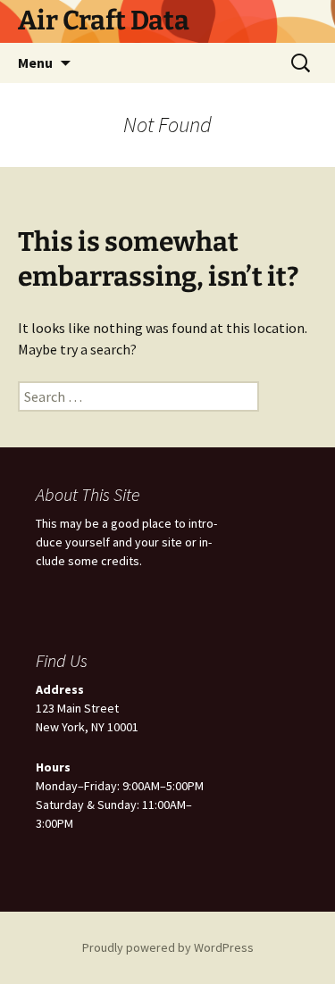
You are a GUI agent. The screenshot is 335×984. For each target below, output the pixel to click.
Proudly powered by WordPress (168, 947)
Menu (35, 62)
